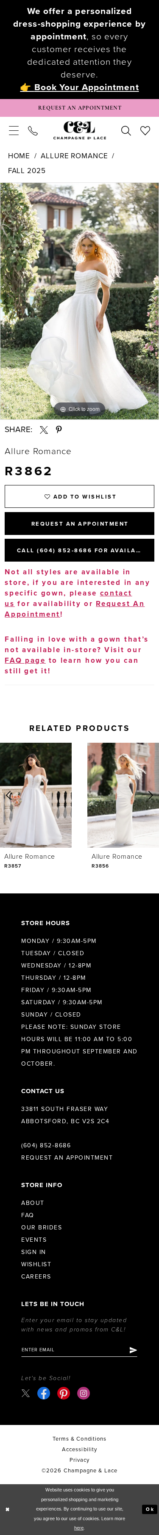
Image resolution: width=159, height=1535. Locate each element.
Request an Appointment (67, 1157)
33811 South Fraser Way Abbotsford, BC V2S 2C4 (65, 1115)
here (79, 1528)
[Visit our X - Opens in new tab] (25, 1393)
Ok (150, 1509)
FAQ (27, 1215)
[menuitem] (13, 130)
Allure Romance (74, 156)
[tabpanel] (79, 301)
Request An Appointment (80, 524)
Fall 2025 (27, 170)
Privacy (80, 1460)
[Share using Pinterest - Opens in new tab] (59, 430)
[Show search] (126, 130)
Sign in (33, 1252)
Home (19, 156)
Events (34, 1239)
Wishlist (36, 1264)
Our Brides (41, 1227)
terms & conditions (79, 1439)
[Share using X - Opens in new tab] (43, 430)
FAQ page (25, 660)
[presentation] (36, 795)
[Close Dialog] (8, 1509)
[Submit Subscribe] (132, 1350)
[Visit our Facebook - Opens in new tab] (43, 1393)
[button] (13, 130)
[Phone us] (32, 130)
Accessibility (79, 1449)
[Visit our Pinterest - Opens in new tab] (63, 1393)
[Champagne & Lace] (79, 130)
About (33, 1203)
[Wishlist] (145, 130)
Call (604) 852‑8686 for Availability (85, 550)
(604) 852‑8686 (46, 1145)
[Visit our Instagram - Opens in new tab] (83, 1393)
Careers (36, 1276)
